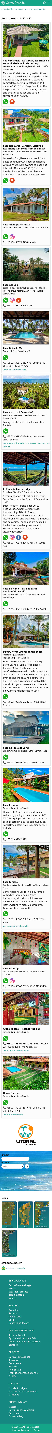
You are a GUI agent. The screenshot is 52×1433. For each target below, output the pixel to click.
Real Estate (15, 1369)
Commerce (15, 1363)
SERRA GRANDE (17, 1280)
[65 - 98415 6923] (6, 605)
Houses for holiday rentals (23, 1391)
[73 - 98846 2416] (6, 1104)
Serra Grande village (20, 1285)
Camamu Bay (16, 1416)
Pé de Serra (15, 1316)
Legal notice (26, 1430)
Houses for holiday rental (34, 9)
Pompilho (14, 1310)
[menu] (49, 3)
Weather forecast (18, 1291)
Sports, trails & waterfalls (22, 1338)
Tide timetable (16, 1294)
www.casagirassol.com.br (15, 925)
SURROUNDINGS (18, 1402)
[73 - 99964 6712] (6, 359)
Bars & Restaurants (19, 1356)
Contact (37, 1430)
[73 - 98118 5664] (6, 301)
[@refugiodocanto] (12, 539)
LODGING (14, 1383)
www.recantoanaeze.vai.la (16, 1050)
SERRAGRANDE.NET (11, 1262)
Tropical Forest (17, 1335)
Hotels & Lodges (18, 1388)
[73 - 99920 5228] (6, 698)
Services (13, 1366)
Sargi (11, 1319)
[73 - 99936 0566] (6, 432)
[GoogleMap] (12, 103)
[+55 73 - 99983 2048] (6, 539)
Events (12, 1288)
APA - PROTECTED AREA (21, 1330)
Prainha (13, 1313)
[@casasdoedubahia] (12, 301)
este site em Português (15, 1268)
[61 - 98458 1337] (6, 758)
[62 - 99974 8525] (6, 915)
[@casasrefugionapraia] (12, 238)
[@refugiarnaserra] (19, 539)
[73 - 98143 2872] (6, 982)
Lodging (18, 9)
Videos (12, 1298)
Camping (14, 1394)
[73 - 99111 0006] (6, 1040)
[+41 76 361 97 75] (6, 103)
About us (16, 1430)
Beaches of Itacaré (19, 1323)
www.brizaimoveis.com (14, 369)
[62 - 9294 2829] (6, 835)
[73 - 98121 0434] (6, 238)
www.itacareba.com (13, 1114)
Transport (14, 1360)
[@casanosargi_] (12, 982)
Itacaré (12, 1406)
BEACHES (14, 1305)
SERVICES (14, 1352)
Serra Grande (7, 9)
